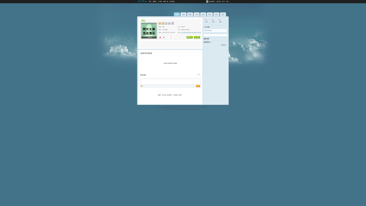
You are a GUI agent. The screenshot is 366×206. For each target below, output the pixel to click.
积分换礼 (172, 1)
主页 (177, 14)
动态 (183, 14)
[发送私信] (189, 37)
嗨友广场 (165, 1)
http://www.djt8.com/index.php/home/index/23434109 (197, 32)
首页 (150, 1)
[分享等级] (166, 23)
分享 (196, 14)
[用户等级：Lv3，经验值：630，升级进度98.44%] (160, 23)
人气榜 (160, 1)
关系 (216, 14)
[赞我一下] (162, 37)
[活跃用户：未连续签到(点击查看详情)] (169, 23)
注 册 (227, 1)
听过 (203, 14)
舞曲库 (155, 1)
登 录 (223, 1)
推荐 (190, 14)
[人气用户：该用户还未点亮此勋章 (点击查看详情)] (163, 23)
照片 (209, 14)
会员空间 (218, 1)
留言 (223, 14)
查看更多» (223, 45)
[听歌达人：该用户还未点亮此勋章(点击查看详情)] (173, 23)
